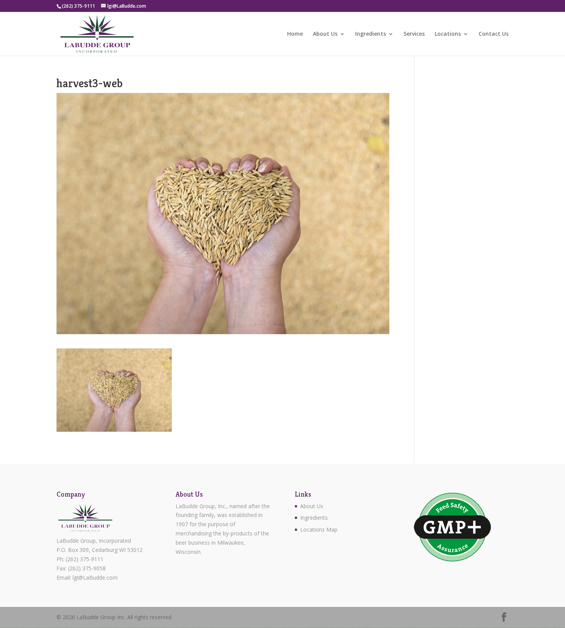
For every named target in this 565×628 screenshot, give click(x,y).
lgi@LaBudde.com (95, 577)
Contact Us (493, 34)
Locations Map (318, 529)
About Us (325, 34)
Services (414, 34)
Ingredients (370, 34)
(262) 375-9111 (84, 559)
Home (295, 34)
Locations (448, 34)
